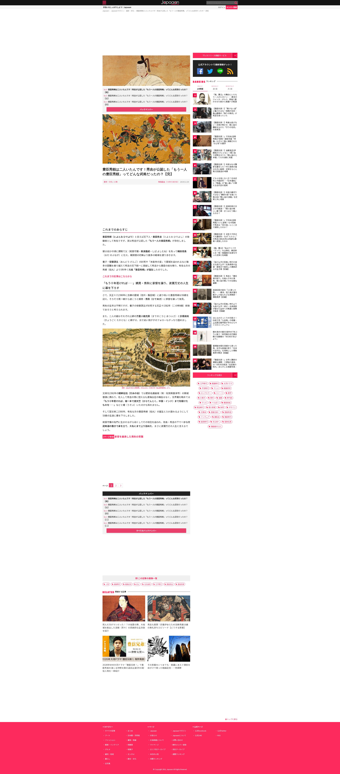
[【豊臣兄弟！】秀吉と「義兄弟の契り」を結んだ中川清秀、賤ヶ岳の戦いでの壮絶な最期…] (202, 281)
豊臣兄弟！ (215, 412)
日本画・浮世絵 (134, 735)
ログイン (221, 7)
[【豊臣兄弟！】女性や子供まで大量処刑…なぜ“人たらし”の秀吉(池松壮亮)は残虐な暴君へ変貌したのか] (202, 239)
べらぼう (215, 402)
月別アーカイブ (178, 749)
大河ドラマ (228, 383)
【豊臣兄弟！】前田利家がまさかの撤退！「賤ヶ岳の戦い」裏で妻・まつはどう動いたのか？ (225, 210)
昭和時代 (204, 421)
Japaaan (170, 2)
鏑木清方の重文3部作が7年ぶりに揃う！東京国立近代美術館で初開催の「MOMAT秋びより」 (225, 335)
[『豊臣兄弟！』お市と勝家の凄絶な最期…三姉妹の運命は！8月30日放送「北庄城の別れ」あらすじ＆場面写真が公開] (202, 364)
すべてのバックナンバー (146, 530)
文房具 (203, 412)
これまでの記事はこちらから (117, 276)
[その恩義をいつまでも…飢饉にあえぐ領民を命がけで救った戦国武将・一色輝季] (169, 649)
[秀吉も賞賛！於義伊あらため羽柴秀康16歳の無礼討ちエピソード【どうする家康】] (169, 608)
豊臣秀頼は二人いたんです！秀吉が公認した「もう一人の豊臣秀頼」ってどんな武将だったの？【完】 (172, 11)
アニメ (216, 388)
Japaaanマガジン (117, 11)
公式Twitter (210, 71)
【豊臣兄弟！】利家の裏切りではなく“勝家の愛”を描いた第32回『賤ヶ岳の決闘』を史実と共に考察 (225, 196)
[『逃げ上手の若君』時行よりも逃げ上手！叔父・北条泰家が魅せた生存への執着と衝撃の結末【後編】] (202, 309)
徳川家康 (212, 407)
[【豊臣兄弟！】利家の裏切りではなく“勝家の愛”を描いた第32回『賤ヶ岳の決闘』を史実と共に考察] (202, 197)
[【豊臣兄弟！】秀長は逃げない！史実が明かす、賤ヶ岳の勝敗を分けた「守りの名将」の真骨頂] (202, 127)
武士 (137, 584)
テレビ (204, 402)
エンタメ (131, 754)
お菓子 (202, 398)
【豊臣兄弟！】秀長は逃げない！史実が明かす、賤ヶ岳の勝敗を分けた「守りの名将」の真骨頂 (225, 126)
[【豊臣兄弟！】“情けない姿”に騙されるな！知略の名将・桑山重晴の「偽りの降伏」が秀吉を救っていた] (202, 113)
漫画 (220, 398)
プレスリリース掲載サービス (214, 55)
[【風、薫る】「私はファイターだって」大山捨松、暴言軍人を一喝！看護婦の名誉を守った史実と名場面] (202, 253)
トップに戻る (232, 719)
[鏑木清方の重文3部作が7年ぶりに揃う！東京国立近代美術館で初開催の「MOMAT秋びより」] (202, 337)
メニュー (104, 3)
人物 (115, 182)
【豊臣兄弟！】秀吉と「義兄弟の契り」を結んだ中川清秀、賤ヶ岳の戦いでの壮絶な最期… (225, 279)
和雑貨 (130, 744)
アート (107, 735)
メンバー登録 (231, 7)
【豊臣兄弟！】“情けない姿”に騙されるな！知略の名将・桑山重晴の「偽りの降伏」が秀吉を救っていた (225, 112)
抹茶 (222, 407)
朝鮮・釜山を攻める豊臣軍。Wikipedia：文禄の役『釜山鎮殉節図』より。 (146, 388)
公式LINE (220, 71)
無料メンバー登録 (179, 744)
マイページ (154, 744)
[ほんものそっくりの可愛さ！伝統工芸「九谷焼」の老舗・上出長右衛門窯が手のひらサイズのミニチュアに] (202, 323)
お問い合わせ (178, 740)
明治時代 (200, 407)
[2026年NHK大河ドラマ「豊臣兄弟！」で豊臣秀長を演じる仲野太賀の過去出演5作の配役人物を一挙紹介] (124, 649)
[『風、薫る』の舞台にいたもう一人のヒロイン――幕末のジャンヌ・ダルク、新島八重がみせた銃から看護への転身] (202, 99)
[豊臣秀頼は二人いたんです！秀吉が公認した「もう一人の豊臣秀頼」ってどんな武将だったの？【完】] (146, 139)
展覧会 (217, 417)
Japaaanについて (179, 735)
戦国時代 (117, 584)
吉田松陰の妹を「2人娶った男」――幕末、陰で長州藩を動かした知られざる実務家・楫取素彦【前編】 (225, 293)
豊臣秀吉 (170, 584)
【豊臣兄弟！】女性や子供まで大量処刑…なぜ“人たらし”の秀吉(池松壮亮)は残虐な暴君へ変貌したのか (225, 238)
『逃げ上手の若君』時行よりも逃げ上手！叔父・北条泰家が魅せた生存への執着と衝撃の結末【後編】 (225, 307)
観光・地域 (109, 754)
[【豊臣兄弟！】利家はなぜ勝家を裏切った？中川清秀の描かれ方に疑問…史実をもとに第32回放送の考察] (202, 169)
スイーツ (219, 393)
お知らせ (153, 735)
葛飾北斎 (227, 421)
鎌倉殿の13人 (216, 426)
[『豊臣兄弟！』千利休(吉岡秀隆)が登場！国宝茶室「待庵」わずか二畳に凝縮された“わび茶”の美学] (202, 141)
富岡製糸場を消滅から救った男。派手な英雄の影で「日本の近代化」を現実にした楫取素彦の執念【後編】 (225, 349)
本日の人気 (154, 754)
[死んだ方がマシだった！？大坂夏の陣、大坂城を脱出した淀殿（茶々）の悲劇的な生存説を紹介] (124, 608)
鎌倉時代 (227, 417)
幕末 (212, 398)
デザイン (232, 407)
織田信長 (227, 402)
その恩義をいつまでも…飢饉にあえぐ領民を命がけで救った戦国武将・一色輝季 (169, 666)
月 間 (230, 87)
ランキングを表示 (214, 375)
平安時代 (205, 388)
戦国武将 (128, 584)
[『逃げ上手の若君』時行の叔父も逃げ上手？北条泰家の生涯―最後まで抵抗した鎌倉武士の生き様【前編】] (202, 267)
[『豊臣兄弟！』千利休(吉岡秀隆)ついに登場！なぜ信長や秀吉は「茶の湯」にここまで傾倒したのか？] (202, 225)
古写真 (107, 763)
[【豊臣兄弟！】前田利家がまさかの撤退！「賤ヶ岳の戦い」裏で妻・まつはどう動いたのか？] (202, 211)
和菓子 (130, 749)
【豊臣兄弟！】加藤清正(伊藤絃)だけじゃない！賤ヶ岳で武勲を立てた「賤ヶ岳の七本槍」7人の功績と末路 (225, 154)
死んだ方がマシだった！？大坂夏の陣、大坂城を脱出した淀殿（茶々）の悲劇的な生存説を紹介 (124, 627)
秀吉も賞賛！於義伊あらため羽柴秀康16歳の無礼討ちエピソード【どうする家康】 (168, 626)
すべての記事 (110, 730)
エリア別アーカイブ (157, 749)
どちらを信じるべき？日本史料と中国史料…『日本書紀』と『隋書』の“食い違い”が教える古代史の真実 (225, 182)
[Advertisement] (146, 34)
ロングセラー (206, 393)
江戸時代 (158, 584)
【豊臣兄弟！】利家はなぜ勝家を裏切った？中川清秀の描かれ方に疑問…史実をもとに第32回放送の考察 (225, 168)
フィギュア (205, 417)
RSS (230, 71)
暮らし (107, 759)
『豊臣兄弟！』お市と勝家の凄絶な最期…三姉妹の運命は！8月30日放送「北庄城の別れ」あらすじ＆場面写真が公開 (225, 364)
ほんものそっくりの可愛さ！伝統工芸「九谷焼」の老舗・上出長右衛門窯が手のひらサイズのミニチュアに (225, 321)
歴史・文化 (130, 11)
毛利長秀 (147, 584)
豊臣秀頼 (181, 584)
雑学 (229, 393)
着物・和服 (132, 740)
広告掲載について (157, 740)
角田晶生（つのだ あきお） (168, 182)
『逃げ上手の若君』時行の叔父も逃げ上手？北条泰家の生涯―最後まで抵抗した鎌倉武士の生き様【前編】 (225, 265)
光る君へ (216, 421)
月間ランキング (156, 759)
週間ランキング (179, 754)
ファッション (110, 740)
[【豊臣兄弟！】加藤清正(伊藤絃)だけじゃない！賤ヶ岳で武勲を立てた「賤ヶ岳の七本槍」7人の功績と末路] (202, 155)
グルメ (107, 749)
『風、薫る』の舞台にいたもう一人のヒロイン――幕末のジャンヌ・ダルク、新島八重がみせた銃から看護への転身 (225, 98)
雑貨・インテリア (112, 744)
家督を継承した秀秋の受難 (123, 436)
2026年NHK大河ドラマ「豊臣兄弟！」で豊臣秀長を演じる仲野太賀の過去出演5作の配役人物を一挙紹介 (123, 667)
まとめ (130, 730)
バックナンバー (146, 109)
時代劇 (229, 398)
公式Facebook (200, 71)
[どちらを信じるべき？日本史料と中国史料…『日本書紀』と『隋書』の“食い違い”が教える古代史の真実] (202, 183)
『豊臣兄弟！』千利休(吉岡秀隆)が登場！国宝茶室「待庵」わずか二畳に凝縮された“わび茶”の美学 (225, 140)
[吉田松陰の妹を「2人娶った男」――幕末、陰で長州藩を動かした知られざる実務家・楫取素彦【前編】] (202, 295)
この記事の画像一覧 (147, 578)
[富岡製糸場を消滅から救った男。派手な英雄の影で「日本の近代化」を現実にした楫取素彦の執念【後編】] (202, 351)
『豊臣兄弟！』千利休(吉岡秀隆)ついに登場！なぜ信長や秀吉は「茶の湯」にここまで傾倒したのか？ (225, 224)
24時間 (200, 87)
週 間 (215, 87)
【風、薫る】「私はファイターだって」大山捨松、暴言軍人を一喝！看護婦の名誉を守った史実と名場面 (225, 252)
